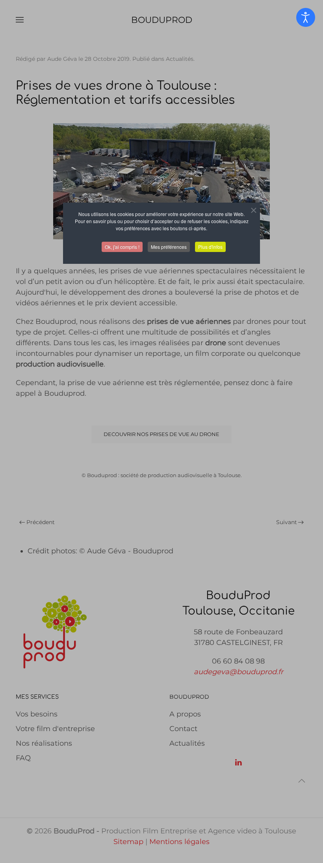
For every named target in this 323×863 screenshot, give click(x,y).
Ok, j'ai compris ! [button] (122, 246)
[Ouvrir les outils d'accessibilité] (305, 17)
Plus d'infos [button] (210, 246)
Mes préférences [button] (169, 246)
